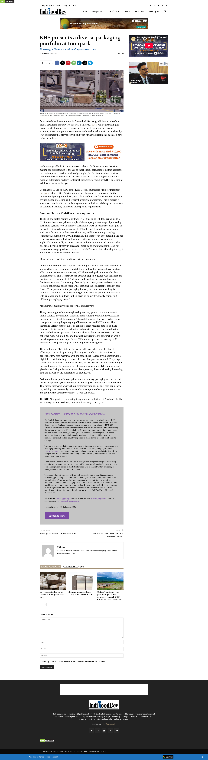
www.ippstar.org (52, 451)
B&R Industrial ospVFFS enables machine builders (108, 534)
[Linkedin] (158, 5)
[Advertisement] (104, 689)
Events (127, 11)
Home (84, 11)
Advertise (139, 11)
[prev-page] (41, 604)
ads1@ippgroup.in (99, 498)
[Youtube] (166, 5)
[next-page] (45, 604)
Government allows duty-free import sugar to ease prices (52, 594)
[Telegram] (90, 63)
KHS (94, 124)
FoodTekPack (113, 11)
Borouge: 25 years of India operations (58, 533)
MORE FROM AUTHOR (73, 567)
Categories (97, 11)
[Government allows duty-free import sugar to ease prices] (53, 581)
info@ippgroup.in (64, 498)
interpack (44, 193)
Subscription (154, 11)
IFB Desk (45, 53)
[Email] (84, 63)
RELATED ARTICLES (50, 567)
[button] (165, 11)
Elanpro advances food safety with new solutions (80, 593)
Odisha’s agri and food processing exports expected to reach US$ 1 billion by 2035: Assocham (109, 596)
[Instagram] (154, 5)
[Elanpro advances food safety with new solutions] (81, 581)
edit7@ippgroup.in (109, 724)
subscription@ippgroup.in (68, 501)
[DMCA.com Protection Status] (7, 2)
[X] (162, 5)
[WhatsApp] (73, 63)
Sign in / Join (70, 5)
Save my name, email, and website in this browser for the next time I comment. (74, 661)
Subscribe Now (57, 515)
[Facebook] (150, 5)
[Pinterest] (68, 63)
